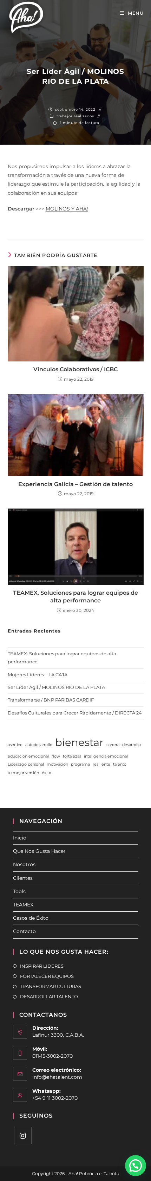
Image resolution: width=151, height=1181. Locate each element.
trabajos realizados (75, 116)
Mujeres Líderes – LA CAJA (37, 674)
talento (119, 764)
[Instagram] (23, 1135)
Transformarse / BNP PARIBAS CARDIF (51, 700)
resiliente (101, 764)
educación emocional (28, 756)
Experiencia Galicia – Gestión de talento (75, 484)
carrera (112, 745)
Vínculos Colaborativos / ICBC (75, 369)
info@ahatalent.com (57, 1077)
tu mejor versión (23, 773)
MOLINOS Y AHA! (67, 209)
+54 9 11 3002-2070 (55, 1098)
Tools (19, 891)
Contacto (24, 931)
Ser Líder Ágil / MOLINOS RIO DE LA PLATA (56, 687)
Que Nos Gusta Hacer (39, 851)
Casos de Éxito (30, 918)
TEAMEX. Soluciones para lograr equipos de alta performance (75, 596)
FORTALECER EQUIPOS (47, 976)
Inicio (19, 838)
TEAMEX (23, 905)
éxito (46, 773)
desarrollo (131, 745)
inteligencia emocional (106, 756)
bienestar (79, 742)
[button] (135, 1165)
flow (56, 756)
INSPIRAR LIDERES (42, 966)
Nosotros (24, 864)
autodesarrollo (38, 745)
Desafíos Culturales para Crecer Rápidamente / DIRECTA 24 (75, 713)
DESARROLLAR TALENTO (49, 996)
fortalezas (72, 756)
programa (80, 764)
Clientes (23, 878)
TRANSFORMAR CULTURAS (50, 986)
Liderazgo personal (26, 764)
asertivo (15, 745)
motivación (57, 764)
